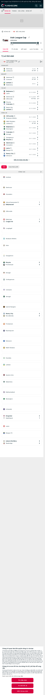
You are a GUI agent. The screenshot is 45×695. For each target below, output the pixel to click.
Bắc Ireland (20, 31)
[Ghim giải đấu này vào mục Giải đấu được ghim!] (29, 37)
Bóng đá (7, 31)
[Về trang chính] (11, 5)
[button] (41, 43)
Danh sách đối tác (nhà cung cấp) (12, 676)
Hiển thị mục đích (22, 691)
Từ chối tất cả (22, 685)
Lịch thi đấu (34, 49)
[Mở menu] (40, 5)
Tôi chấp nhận (22, 680)
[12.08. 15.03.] (26, 43)
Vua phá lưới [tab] (13, 167)
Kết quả (24, 49)
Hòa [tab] (4, 167)
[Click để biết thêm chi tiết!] (21, 69)
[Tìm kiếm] (36, 5)
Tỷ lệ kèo (14, 49)
